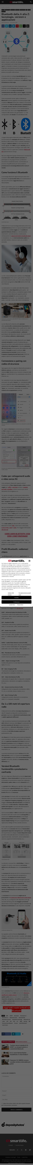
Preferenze (17, 602)
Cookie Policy (12, 604)
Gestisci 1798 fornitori (11, 593)
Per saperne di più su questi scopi (25, 593)
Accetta (16, 597)
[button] (29, 561)
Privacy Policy (20, 604)
